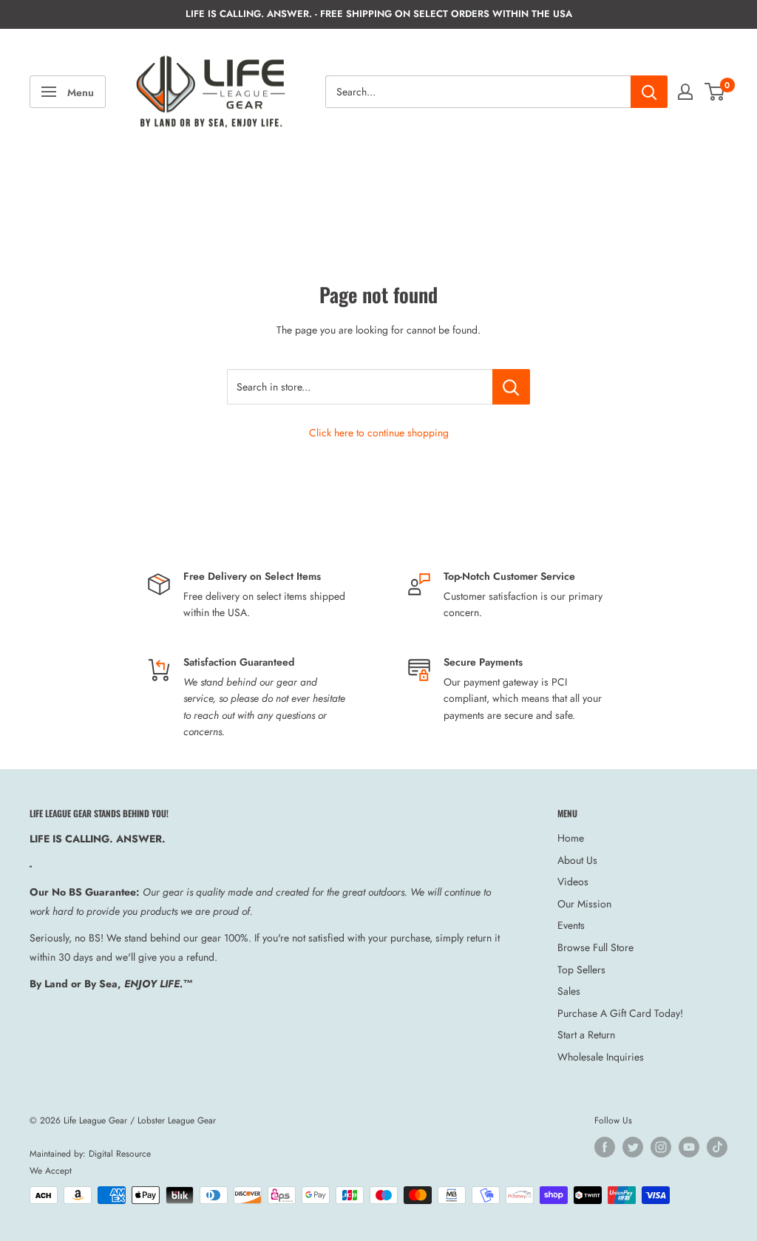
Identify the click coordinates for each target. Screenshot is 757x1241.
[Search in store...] (511, 387)
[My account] (685, 92)
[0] (715, 92)
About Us (577, 860)
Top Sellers (581, 969)
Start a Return (586, 1034)
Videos (572, 881)
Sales (568, 991)
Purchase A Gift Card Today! (620, 1013)
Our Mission (584, 903)
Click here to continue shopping (379, 432)
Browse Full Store (595, 947)
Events (571, 925)
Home (570, 838)
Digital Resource (120, 1153)
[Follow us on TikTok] (717, 1147)
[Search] (649, 91)
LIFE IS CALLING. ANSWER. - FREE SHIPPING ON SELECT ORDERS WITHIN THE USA (379, 14)
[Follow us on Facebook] (604, 1147)
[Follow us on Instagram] (661, 1147)
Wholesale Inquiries (600, 1056)
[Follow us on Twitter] (632, 1147)
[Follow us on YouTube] (689, 1147)
